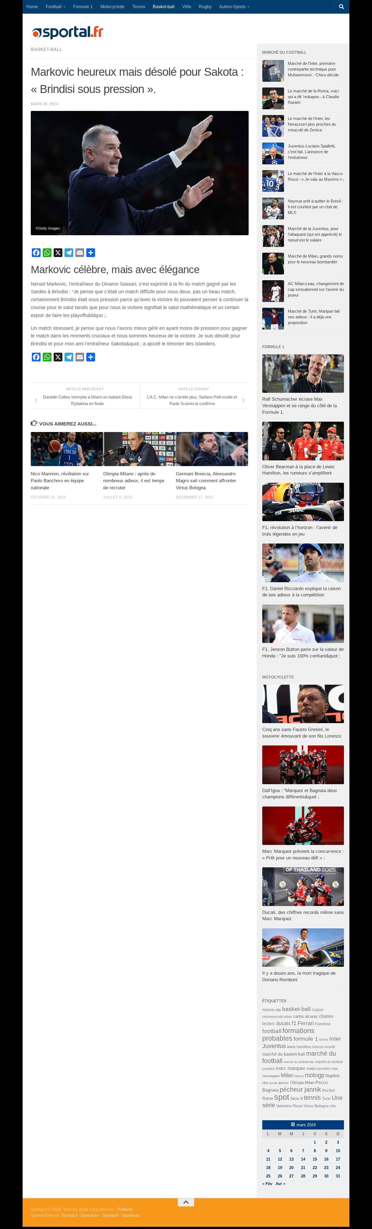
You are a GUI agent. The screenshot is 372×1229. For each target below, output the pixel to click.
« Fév (267, 1183)
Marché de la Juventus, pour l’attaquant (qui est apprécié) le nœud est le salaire (315, 234)
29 (315, 1176)
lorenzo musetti (323, 1047)
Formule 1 (83, 6)
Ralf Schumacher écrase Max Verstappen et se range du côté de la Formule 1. (299, 406)
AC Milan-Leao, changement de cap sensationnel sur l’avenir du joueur (316, 289)
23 (326, 1167)
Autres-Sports (232, 6)
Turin (326, 1098)
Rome (267, 1098)
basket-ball (46, 49)
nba (265, 1083)
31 (338, 1176)
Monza (299, 1076)
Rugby (205, 6)
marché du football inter (298, 1062)
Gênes (323, 1039)
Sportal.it (69, 1215)
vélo (333, 1106)
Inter (335, 1038)
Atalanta (268, 1009)
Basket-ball (164, 6)
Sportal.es (131, 1215)
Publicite (125, 1209)
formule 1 (306, 1038)
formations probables (288, 1034)
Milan (287, 1075)
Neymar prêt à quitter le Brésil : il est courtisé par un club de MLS (315, 207)
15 (315, 1159)
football (271, 1031)
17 (338, 1159)
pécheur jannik (300, 1089)
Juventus (274, 1046)
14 (303, 1159)
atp (278, 1009)
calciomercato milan (277, 1017)
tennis (312, 1097)
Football (54, 6)
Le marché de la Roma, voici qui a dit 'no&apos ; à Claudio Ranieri (313, 97)
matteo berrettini (318, 1068)
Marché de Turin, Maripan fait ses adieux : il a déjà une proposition (314, 317)
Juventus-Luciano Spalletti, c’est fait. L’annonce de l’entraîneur (312, 152)
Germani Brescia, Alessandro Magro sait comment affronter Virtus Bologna (206, 480)
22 (315, 1167)
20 (291, 1167)
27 (291, 1176)
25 (268, 1176)
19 (280, 1167)
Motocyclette (112, 6)
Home (32, 6)
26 (280, 1176)
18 (268, 1167)
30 (326, 1176)
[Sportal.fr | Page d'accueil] (67, 33)
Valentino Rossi (289, 1106)
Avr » (280, 1183)
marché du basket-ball (283, 1054)
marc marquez (290, 1068)
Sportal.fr (110, 1215)
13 (291, 1159)
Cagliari (318, 1009)
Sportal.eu (90, 1215)
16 (326, 1159)
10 (338, 1150)
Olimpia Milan (302, 1082)
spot (281, 1096)
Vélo (186, 6)
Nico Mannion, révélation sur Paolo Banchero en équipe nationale (60, 480)
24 (338, 1167)
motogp (314, 1075)
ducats (283, 1023)
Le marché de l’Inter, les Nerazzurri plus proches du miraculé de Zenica (312, 124)
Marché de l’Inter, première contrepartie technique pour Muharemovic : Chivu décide (313, 69)
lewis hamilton (299, 1047)
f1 (294, 1023)
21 (303, 1167)
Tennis (138, 6)
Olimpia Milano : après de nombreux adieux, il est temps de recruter (133, 480)
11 (268, 1159)
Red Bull (328, 1090)
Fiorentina (322, 1024)
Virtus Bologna (316, 1106)
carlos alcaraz (305, 1016)
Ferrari (306, 1023)
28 (303, 1176)
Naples (332, 1075)
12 (280, 1159)
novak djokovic (279, 1083)
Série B (296, 1099)
